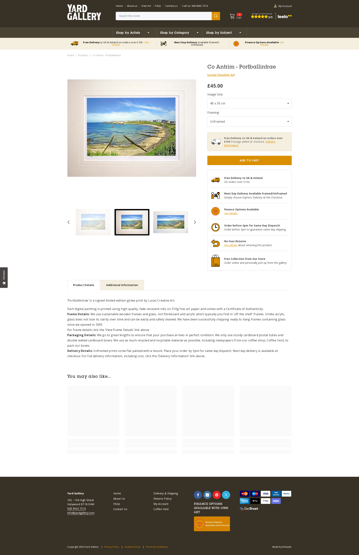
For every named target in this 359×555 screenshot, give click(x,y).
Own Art (146, 5)
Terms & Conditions (157, 546)
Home (119, 5)
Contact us (171, 5)
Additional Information (122, 285)
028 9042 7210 (200, 5)
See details (230, 245)
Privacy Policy (111, 546)
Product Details (83, 285)
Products (83, 55)
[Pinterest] (217, 495)
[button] (68, 222)
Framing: (213, 112)
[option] (131, 128)
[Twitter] (226, 495)
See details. (231, 213)
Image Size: (215, 94)
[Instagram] (207, 495)
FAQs (158, 5)
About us (132, 5)
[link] (93, 445)
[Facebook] (198, 495)
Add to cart (249, 160)
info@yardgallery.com (80, 513)
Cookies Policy (132, 546)
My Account (285, 6)
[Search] (168, 16)
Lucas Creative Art (221, 75)
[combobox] (164, 16)
